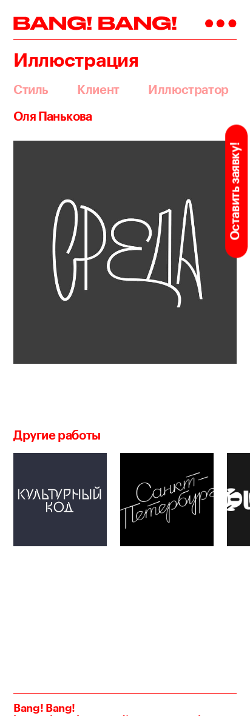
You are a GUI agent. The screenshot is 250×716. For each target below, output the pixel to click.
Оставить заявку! (235, 191)
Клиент (98, 89)
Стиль (31, 89)
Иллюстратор (188, 89)
